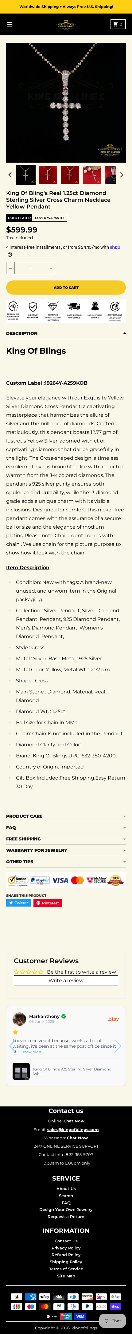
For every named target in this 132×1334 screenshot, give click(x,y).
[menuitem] (26, 175)
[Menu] (10, 24)
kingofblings (84, 1327)
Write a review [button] (66, 980)
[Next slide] (121, 175)
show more (32, 1052)
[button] (119, 1046)
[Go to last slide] (10, 175)
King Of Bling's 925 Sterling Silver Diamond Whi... (72, 1071)
